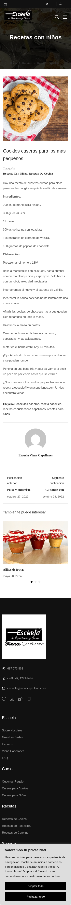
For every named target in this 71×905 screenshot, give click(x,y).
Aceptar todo (36, 886)
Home (13, 63)
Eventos (7, 744)
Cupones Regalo (12, 781)
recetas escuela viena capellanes (24, 409)
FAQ (5, 758)
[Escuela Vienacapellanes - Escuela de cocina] (18, 17)
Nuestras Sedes (12, 737)
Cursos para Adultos (15, 788)
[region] (35, 874)
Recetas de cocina (41, 173)
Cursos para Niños (14, 795)
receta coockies (51, 404)
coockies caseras (27, 404)
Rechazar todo (35, 896)
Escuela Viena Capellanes (36, 455)
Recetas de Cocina (14, 818)
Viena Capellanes (13, 751)
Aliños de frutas (13, 569)
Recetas (27, 63)
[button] (32, 582)
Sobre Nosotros (12, 730)
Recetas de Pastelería (16, 825)
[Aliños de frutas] (35, 542)
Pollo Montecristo (19, 489)
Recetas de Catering (15, 832)
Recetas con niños (48, 63)
